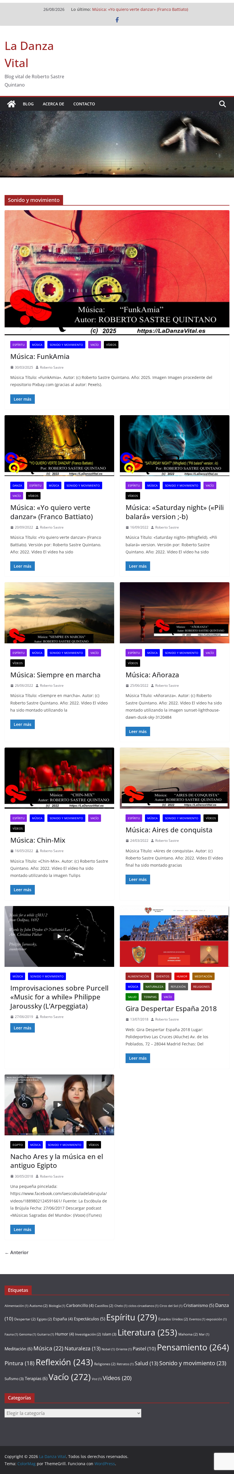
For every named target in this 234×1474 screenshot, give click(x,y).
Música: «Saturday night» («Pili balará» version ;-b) (175, 512)
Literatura (147, 1332)
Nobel (108, 1349)
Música (37, 345)
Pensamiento (193, 1347)
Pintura (20, 1363)
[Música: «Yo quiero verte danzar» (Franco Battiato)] (59, 445)
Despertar (25, 1319)
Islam (109, 1334)
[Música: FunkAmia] (117, 272)
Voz (97, 1379)
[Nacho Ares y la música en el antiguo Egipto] (59, 1105)
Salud (132, 997)
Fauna (11, 1334)
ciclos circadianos (143, 1306)
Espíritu (19, 345)
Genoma (27, 1334)
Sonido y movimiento (66, 345)
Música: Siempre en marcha (55, 674)
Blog (28, 104)
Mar (204, 1334)
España (63, 1319)
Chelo (120, 1306)
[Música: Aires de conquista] (174, 778)
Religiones (201, 987)
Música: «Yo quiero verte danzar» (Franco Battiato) (140, 9)
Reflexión (178, 987)
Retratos (125, 1364)
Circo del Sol (171, 1306)
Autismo (38, 1305)
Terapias (150, 997)
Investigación (88, 1334)
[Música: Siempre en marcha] (59, 612)
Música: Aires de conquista (169, 829)
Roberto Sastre (52, 367)
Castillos (104, 1305)
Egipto (18, 1145)
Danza (17, 485)
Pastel (144, 1348)
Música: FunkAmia (40, 356)
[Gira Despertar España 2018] (174, 936)
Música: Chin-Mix (37, 840)
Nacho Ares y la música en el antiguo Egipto (56, 1161)
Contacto (84, 104)
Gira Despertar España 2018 (171, 1008)
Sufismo (14, 1378)
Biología (57, 1306)
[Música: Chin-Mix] (59, 778)
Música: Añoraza (152, 674)
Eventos (162, 976)
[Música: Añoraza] (174, 612)
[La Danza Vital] (11, 104)
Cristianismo (198, 1305)
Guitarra (45, 1334)
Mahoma (188, 1334)
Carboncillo (80, 1305)
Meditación (203, 976)
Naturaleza (154, 987)
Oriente (124, 1349)
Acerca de (53, 104)
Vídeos (111, 345)
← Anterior (17, 1252)
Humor (182, 976)
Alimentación (138, 976)
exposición (216, 1319)
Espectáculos (89, 1319)
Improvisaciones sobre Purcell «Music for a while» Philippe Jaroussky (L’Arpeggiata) (59, 996)
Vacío (94, 345)
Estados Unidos (173, 1319)
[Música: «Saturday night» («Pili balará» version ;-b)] (174, 445)
